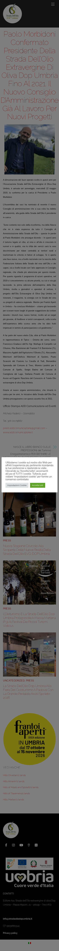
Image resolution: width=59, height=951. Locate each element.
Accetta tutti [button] (37, 485)
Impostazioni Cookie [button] (17, 485)
